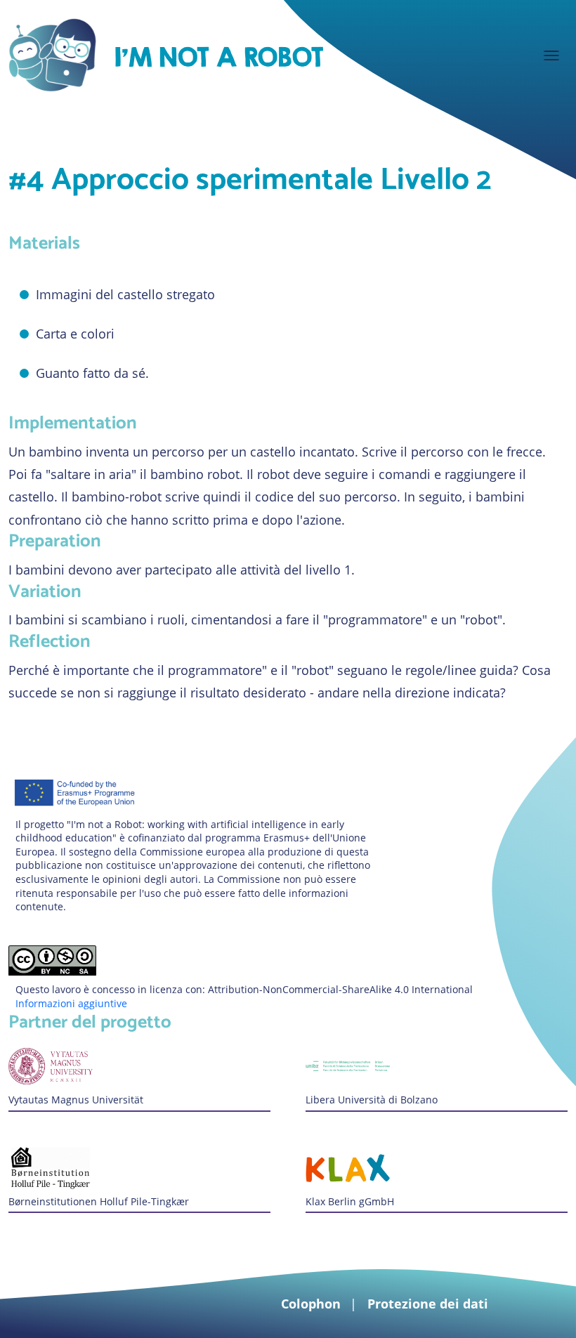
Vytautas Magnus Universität (75, 1099)
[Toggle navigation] (551, 55)
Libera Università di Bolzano (372, 1099)
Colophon (311, 1303)
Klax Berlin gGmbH (350, 1201)
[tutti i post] (218, 55)
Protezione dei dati (427, 1303)
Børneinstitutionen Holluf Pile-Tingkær (98, 1201)
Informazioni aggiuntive (71, 1003)
